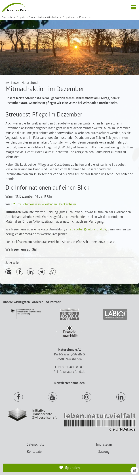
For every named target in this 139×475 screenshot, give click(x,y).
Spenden (72, 468)
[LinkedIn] (30, 272)
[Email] (8, 272)
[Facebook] (19, 272)
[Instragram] (86, 397)
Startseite (7, 17)
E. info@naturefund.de (69, 372)
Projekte (20, 17)
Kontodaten (35, 452)
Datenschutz (35, 445)
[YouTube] (52, 397)
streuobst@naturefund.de (88, 229)
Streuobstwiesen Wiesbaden (43, 17)
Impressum (104, 445)
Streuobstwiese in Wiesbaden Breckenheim (46, 204)
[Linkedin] (120, 397)
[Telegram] (41, 272)
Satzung (103, 452)
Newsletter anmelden (69, 383)
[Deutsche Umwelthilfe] (69, 336)
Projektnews (68, 17)
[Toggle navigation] (134, 7)
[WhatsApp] (52, 272)
